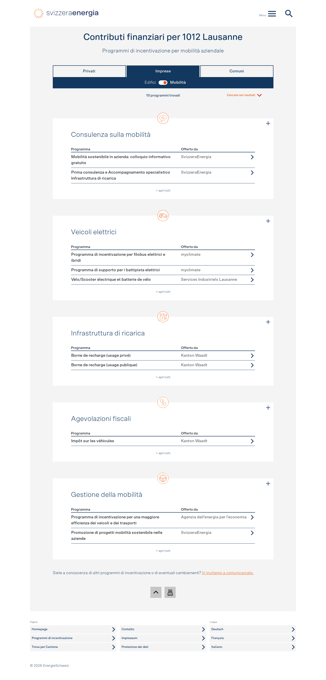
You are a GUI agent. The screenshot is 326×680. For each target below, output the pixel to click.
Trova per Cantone (45, 647)
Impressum (129, 638)
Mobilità (178, 83)
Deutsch (217, 629)
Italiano (216, 647)
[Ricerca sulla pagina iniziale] (288, 13)
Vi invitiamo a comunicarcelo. (228, 573)
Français (217, 638)
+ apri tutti (163, 190)
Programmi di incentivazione (52, 638)
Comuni (237, 71)
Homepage (39, 629)
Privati (89, 71)
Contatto (128, 629)
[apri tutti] (268, 123)
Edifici (150, 83)
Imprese (163, 71)
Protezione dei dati (135, 647)
